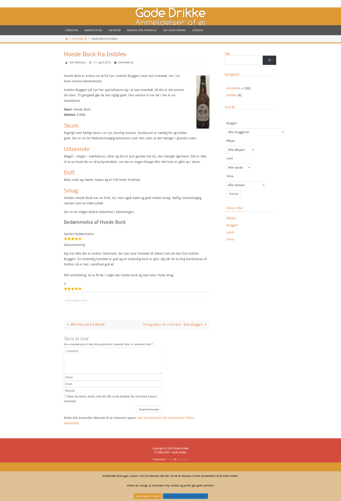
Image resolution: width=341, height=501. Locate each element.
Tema (230, 239)
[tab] (251, 218)
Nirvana (170, 459)
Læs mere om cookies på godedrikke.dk (185, 496)
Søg (227, 53)
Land (230, 232)
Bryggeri (232, 225)
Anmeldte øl (80, 38)
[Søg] (269, 60)
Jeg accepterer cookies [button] (147, 496)
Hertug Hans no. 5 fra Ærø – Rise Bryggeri (173, 324)
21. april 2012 (102, 62)
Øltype (231, 218)
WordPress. (182, 459)
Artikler (231, 95)
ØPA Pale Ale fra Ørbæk (87, 324)
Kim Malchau (78, 62)
